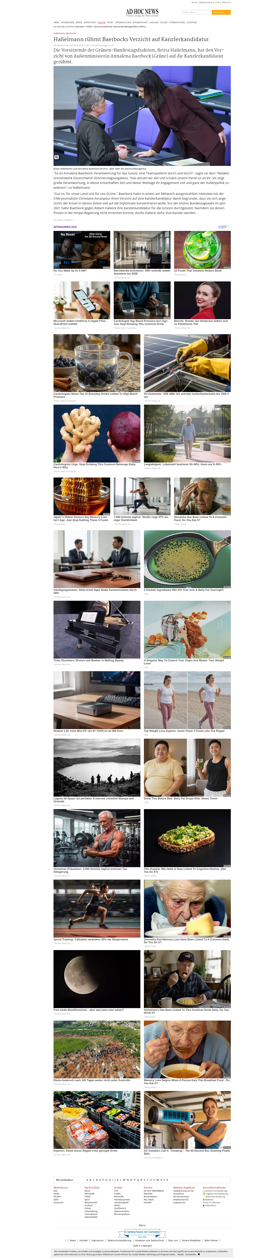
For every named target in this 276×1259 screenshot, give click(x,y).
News (73, 1240)
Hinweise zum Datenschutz (149, 1240)
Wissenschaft (91, 1202)
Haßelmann (59, 33)
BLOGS (194, 2)
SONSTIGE (192, 22)
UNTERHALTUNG (123, 22)
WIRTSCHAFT (90, 22)
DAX (55, 1190)
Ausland (88, 1205)
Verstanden (190, 1254)
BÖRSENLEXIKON (205, 2)
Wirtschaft (89, 1193)
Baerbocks (71, 33)
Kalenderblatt (91, 1217)
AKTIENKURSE (67, 22)
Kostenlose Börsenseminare (181, 1195)
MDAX (56, 1193)
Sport (87, 1199)
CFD (116, 1190)
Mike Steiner (211, 1240)
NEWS (56, 22)
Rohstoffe (119, 1196)
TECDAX (57, 1196)
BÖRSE (79, 22)
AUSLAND (154, 22)
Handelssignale (121, 1202)
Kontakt (147, 1202)
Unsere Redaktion (191, 1240)
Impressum (98, 1240)
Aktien (117, 1205)
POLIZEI (164, 22)
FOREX (117, 1193)
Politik (89, 26)
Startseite (79, 26)
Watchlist (148, 1193)
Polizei (88, 1208)
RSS (217, 2)
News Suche (219, 12)
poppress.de (179, 1202)
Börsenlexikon (64, 1180)
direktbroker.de (180, 1199)
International (91, 1214)
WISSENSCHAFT (140, 22)
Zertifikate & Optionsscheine (121, 1209)
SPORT (110, 22)
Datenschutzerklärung (119, 1240)
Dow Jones (58, 1202)
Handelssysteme (122, 1199)
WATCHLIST (226, 2)
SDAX (56, 1199)
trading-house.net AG (183, 1190)
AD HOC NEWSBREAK (154, 1190)
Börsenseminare (122, 1214)
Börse (87, 1190)
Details (180, 1254)
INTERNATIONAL (177, 22)
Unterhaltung (91, 1211)
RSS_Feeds (149, 1199)
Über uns (173, 1240)
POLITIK (101, 22)
